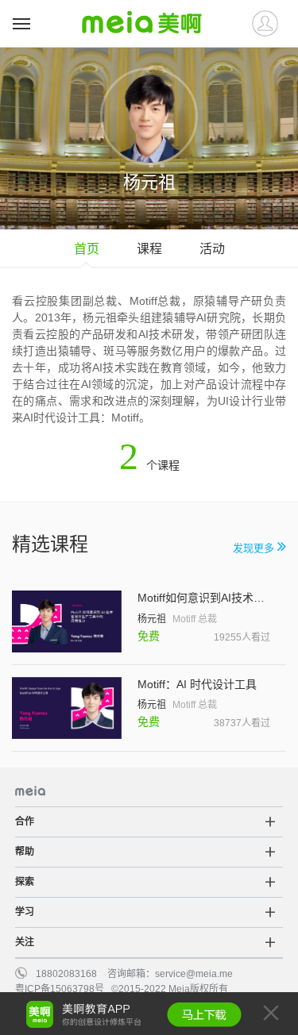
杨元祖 (151, 619)
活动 (212, 249)
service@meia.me (194, 973)
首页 (86, 249)
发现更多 (255, 548)
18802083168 (66, 973)
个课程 (149, 465)
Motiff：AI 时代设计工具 (197, 684)
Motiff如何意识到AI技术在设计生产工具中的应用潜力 (203, 597)
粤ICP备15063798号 (59, 989)
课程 (149, 249)
